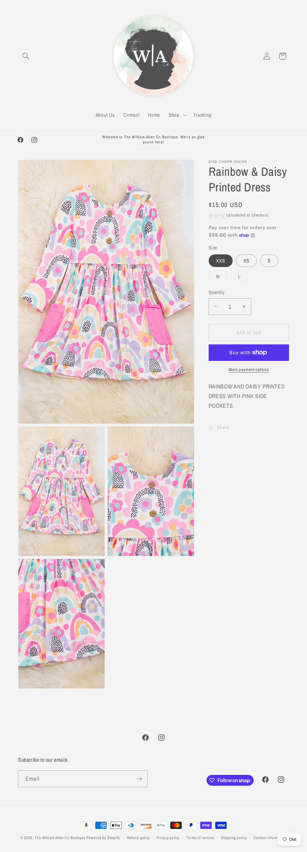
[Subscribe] (139, 778)
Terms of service (200, 837)
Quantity (217, 292)
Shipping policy (234, 837)
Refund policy (138, 837)
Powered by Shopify (103, 837)
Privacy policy (168, 837)
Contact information (270, 837)
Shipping (217, 215)
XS (246, 260)
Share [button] (223, 427)
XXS (220, 260)
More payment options (249, 369)
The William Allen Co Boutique (59, 837)
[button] (26, 56)
